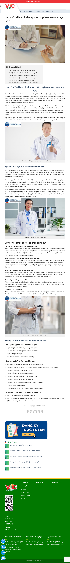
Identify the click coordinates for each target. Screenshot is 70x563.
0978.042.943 (9, 518)
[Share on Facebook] (30, 411)
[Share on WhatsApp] (27, 411)
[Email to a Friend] (36, 411)
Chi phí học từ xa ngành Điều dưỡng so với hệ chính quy (26, 456)
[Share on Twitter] (33, 411)
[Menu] (1, 6)
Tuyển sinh (24, 489)
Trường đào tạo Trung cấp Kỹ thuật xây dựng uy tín (25, 462)
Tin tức (23, 499)
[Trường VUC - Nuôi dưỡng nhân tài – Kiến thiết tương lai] (10, 6)
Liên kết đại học (25, 495)
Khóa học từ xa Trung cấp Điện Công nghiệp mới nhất (25, 450)
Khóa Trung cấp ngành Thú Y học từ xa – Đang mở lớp (25, 467)
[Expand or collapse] (41, 67)
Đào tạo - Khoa (25, 492)
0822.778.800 (12, 529)
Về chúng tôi (24, 486)
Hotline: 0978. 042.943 (33, 1)
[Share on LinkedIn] (42, 411)
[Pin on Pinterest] (39, 411)
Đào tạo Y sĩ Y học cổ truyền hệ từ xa (21, 445)
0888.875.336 (9, 524)
